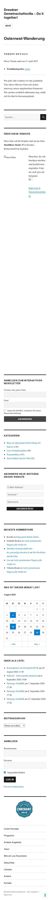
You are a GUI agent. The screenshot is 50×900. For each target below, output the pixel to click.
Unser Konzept (11, 828)
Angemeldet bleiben (16, 772)
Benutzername (10, 748)
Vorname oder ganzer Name (15, 390)
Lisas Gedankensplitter (17, 450)
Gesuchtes (9, 862)
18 (13, 626)
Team (6, 849)
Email (6, 400)
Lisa (8, 560)
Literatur (8, 869)
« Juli (13, 644)
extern (27, 68)
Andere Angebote (12, 842)
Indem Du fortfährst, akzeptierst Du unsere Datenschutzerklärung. (22, 411)
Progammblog (13, 454)
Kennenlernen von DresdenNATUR (22, 667)
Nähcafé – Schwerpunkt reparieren (22, 675)
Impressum (8, 894)
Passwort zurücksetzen (14, 786)
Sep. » (37, 644)
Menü (8, 25)
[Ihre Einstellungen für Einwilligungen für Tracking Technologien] (45, 895)
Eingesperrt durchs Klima (27, 536)
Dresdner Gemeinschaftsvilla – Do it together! (24, 13)
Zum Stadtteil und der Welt (18, 458)
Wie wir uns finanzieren (15, 855)
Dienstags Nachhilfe (15, 683)
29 (37, 632)
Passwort (8, 760)
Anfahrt (7, 876)
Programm (9, 835)
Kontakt (7, 883)
